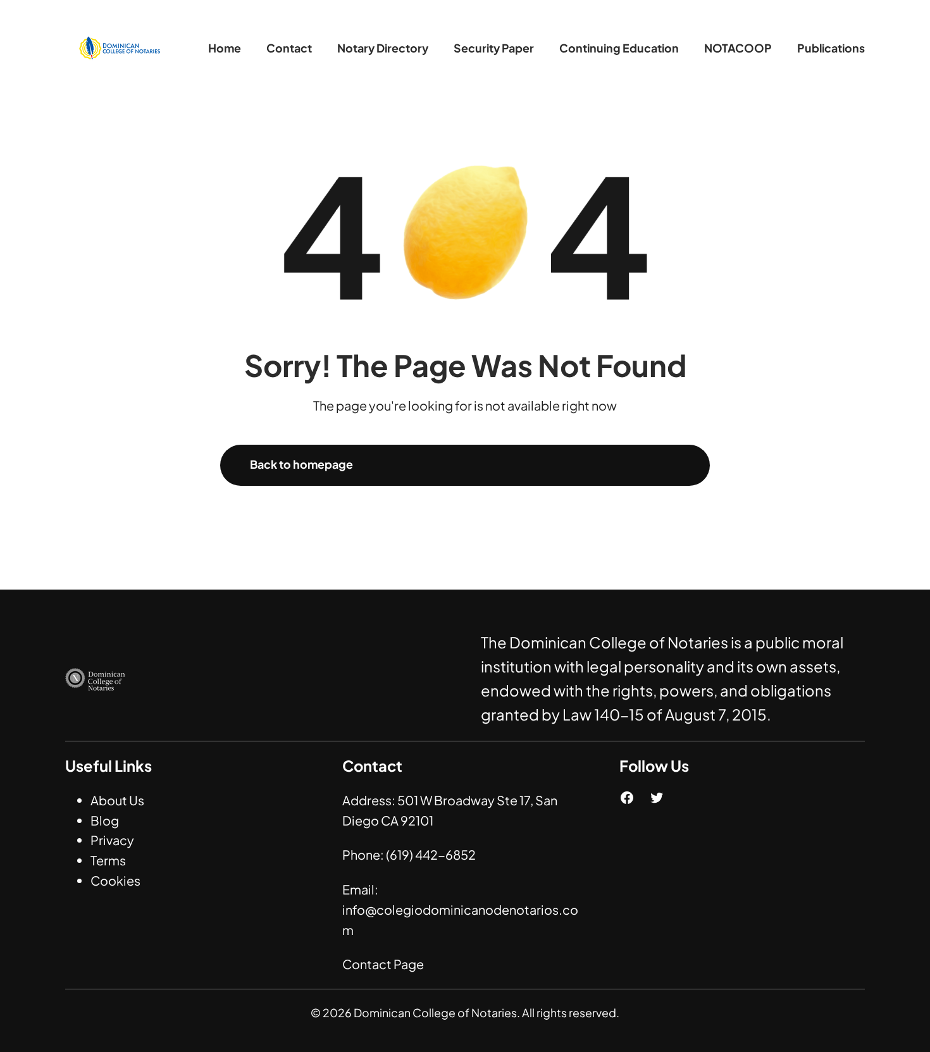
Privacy (112, 840)
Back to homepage (301, 464)
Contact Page (383, 964)
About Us (117, 800)
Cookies (115, 880)
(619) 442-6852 (431, 854)
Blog (104, 820)
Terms (108, 860)
